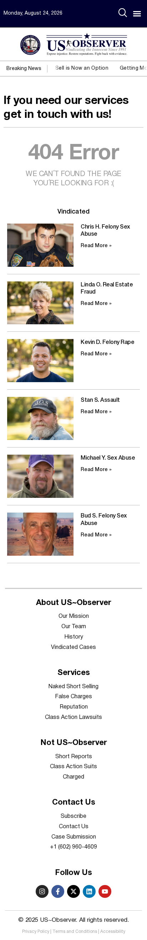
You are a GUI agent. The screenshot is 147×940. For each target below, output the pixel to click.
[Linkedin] (89, 891)
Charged (73, 777)
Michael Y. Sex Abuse (108, 458)
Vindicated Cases (73, 647)
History (73, 637)
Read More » (96, 246)
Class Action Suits (73, 766)
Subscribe (73, 816)
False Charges (73, 696)
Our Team (73, 626)
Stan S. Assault (100, 400)
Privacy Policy (35, 932)
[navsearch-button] (122, 13)
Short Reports (73, 756)
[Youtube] (104, 891)
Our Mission (74, 616)
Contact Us (73, 826)
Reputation (74, 707)
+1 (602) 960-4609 (73, 847)
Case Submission (73, 837)
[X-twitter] (73, 891)
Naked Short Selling (73, 686)
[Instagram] (42, 891)
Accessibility (112, 932)
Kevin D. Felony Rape (107, 342)
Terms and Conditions (74, 932)
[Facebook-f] (57, 891)
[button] (137, 13)
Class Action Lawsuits (73, 717)
